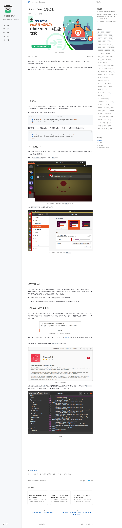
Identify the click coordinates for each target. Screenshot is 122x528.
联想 (99, 56)
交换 (54, 474)
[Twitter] (84, 481)
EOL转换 (111, 74)
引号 (103, 59)
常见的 (35, 470)
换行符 (99, 77)
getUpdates (100, 50)
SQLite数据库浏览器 (103, 98)
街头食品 (105, 44)
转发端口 (100, 120)
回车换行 (100, 74)
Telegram (107, 50)
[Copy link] (92, 481)
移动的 (110, 38)
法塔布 (99, 89)
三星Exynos (100, 68)
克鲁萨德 (100, 108)
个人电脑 (108, 53)
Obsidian (108, 32)
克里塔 (99, 111)
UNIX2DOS (100, 80)
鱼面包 (99, 44)
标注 (99, 59)
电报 (113, 50)
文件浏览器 (108, 114)
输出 (111, 129)
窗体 (105, 38)
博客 (104, 123)
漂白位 (69, 474)
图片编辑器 (101, 114)
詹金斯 (99, 47)
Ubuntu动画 (33, 474)
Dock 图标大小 (101, 143)
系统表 (99, 126)
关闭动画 (99, 140)
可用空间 (105, 117)
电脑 (111, 56)
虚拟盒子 (108, 59)
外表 (112, 102)
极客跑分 (110, 65)
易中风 (105, 111)
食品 (111, 44)
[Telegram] (89, 481)
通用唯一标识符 (107, 126)
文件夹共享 (106, 62)
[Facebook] (86, 481)
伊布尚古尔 (104, 71)
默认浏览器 (101, 105)
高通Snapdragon (109, 68)
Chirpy (91, 524)
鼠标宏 (99, 117)
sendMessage (110, 47)
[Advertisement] (60, 83)
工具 (107, 102)
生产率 (102, 32)
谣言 (105, 65)
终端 (99, 129)
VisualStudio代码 (107, 89)
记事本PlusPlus (106, 77)
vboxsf (99, 62)
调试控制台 (105, 129)
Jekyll (85, 524)
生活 (108, 41)
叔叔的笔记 (9, 16)
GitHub (99, 123)
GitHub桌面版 (106, 93)
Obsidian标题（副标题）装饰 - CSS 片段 (107, 16)
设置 (102, 53)
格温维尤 (106, 108)
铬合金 (107, 105)
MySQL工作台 (101, 102)
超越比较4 (100, 96)
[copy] (91, 116)
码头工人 (100, 38)
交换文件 (49, 474)
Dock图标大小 (41, 474)
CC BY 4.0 (38, 480)
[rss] (7, 524)
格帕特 (109, 123)
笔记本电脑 (105, 56)
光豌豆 (112, 108)
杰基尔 (111, 117)
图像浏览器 (111, 111)
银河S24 (100, 65)
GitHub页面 (107, 120)
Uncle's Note (33, 56)
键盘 (110, 71)
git (113, 71)
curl (98, 53)
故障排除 (100, 35)
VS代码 (99, 93)
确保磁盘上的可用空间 (103, 147)
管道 (104, 47)
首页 (29, 2)
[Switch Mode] (4, 524)
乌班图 (31, 470)
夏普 (105, 35)
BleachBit (67, 337)
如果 (105, 74)
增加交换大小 (100, 145)
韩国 (104, 41)
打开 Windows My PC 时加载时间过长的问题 (108, 21)
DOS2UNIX (106, 80)
